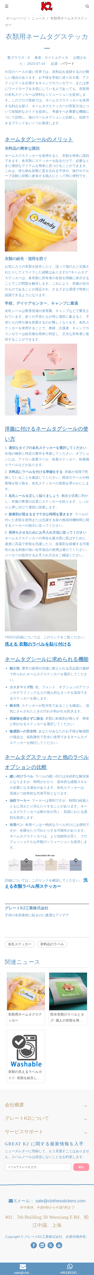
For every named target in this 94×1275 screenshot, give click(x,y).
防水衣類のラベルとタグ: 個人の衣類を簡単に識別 (67, 1017)
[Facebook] (34, 1245)
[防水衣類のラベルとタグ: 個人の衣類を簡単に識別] (68, 991)
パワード (67, 63)
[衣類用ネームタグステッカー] (26, 991)
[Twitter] (50, 1245)
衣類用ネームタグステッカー (25, 1017)
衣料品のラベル (52, 944)
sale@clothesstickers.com (60, 1201)
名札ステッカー (20, 944)
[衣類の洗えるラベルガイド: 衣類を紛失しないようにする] (26, 1049)
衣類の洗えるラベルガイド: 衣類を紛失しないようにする (25, 1075)
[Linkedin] (42, 1245)
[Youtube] (59, 1245)
